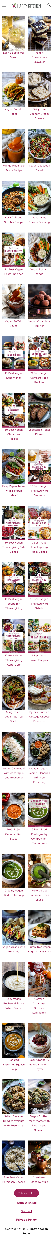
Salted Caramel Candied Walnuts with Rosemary (13, 1121)
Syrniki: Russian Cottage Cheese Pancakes (39, 717)
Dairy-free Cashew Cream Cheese (39, 114)
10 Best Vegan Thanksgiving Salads (39, 604)
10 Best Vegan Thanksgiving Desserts (39, 491)
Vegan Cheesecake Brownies (39, 57)
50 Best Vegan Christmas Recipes (14, 434)
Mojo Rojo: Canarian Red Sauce (13, 834)
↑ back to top (26, 1193)
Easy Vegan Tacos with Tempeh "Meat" (13, 491)
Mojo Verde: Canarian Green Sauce (39, 895)
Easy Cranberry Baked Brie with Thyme (39, 1064)
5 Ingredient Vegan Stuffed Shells (14, 717)
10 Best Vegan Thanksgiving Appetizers (14, 660)
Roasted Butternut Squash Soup (14, 1064)
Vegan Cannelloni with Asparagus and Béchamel (14, 773)
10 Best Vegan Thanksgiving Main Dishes (39, 547)
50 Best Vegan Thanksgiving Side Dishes (13, 547)
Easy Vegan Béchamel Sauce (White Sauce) (13, 1003)
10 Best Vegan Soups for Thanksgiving (14, 604)
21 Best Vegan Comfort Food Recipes (39, 378)
